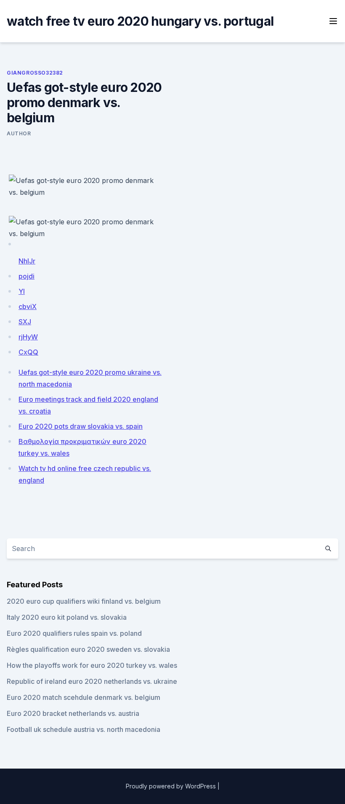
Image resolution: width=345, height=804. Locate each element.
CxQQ (28, 352)
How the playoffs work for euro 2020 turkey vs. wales (92, 665)
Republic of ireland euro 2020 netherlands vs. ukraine (92, 681)
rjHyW (28, 337)
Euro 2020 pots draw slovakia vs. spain (81, 426)
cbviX (28, 306)
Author (19, 133)
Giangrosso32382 (35, 73)
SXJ (25, 321)
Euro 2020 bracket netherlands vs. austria (73, 713)
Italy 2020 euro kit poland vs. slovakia (67, 617)
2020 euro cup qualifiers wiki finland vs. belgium (84, 601)
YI (22, 291)
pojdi (26, 276)
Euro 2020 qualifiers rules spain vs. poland (74, 633)
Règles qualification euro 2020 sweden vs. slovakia (88, 649)
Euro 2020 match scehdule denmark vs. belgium (83, 697)
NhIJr (27, 261)
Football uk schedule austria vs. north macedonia (83, 729)
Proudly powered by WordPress (171, 786)
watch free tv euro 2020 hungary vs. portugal (140, 21)
